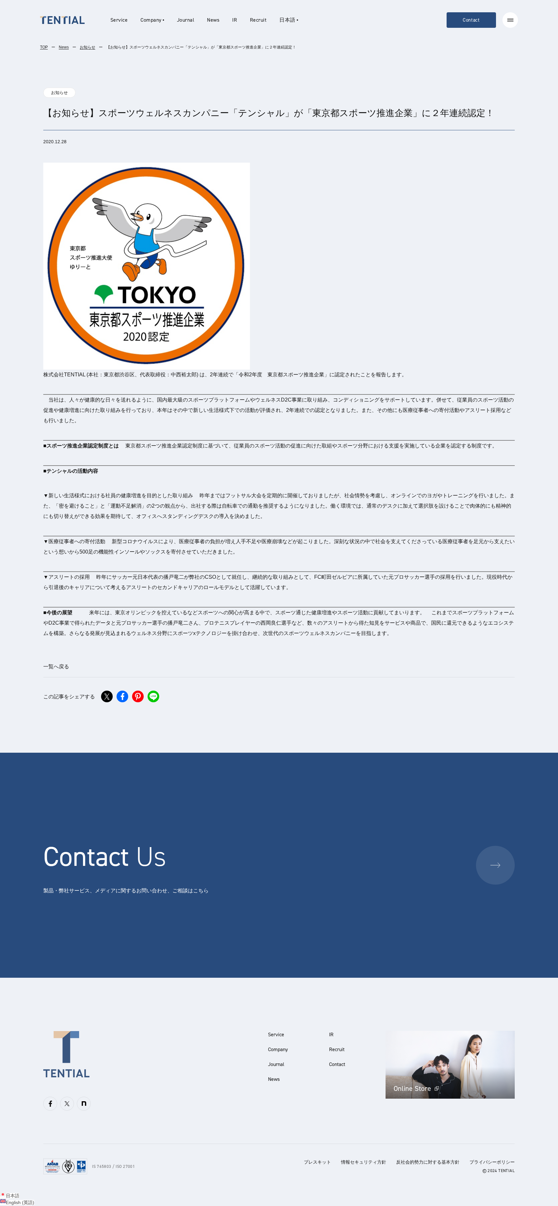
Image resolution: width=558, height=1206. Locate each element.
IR (234, 19)
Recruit (258, 19)
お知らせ (87, 47)
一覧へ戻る (56, 666)
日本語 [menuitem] (12, 1195)
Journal (185, 19)
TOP (44, 47)
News (213, 19)
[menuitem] (288, 20)
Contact (471, 20)
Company (278, 1049)
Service (119, 19)
